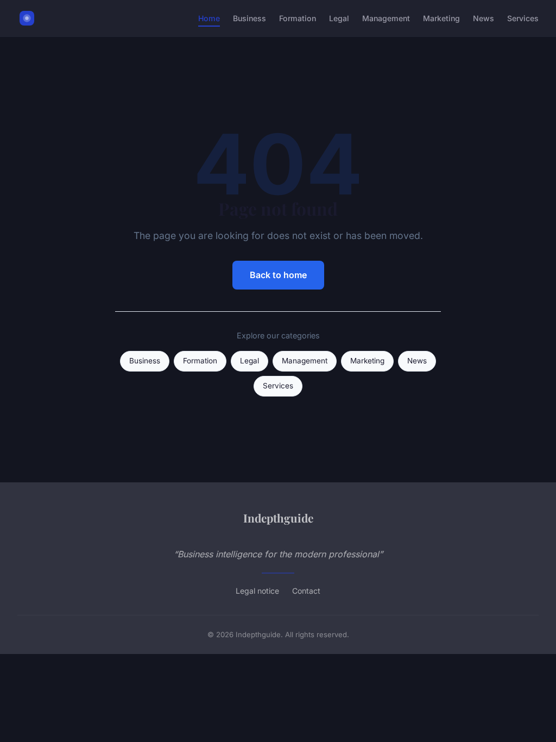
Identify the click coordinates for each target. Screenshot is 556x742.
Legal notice (257, 590)
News (483, 18)
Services (523, 18)
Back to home (278, 274)
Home (209, 18)
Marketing (441, 18)
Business (249, 18)
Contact (306, 590)
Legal (339, 18)
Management (386, 18)
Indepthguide (278, 517)
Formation (297, 18)
